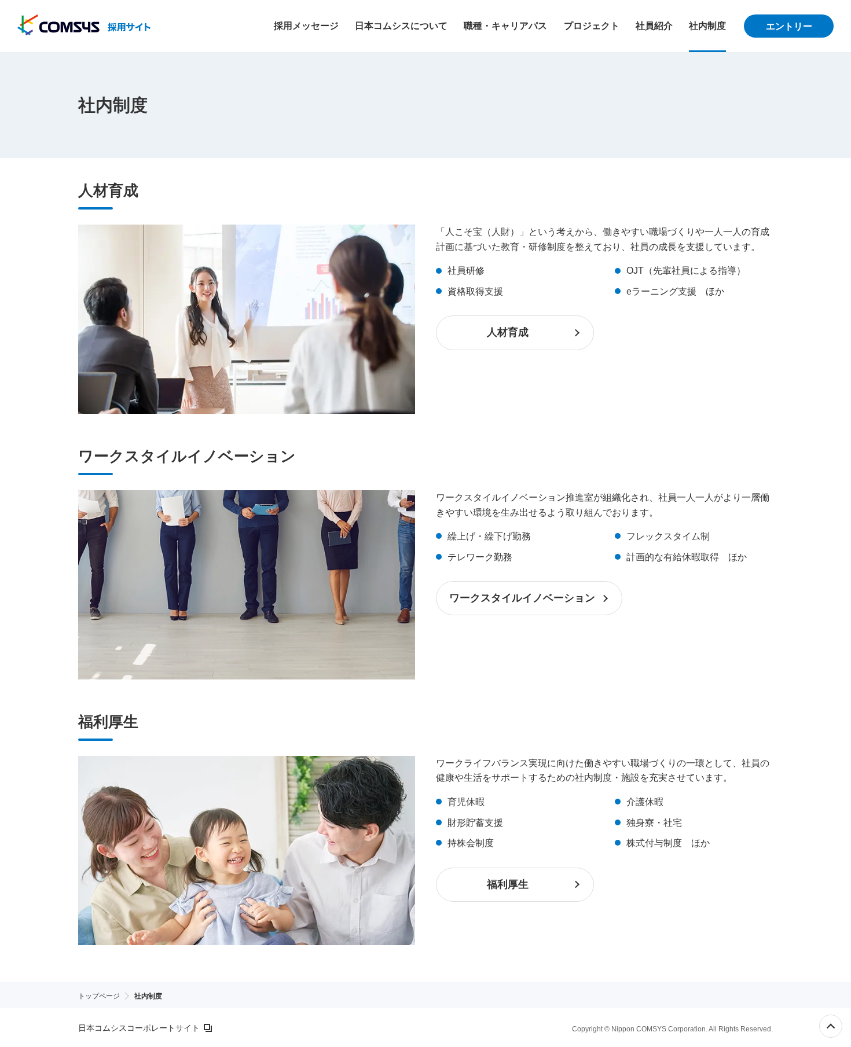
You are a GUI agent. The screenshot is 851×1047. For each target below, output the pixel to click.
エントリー (789, 26)
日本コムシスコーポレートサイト (139, 1028)
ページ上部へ (830, 1026)
